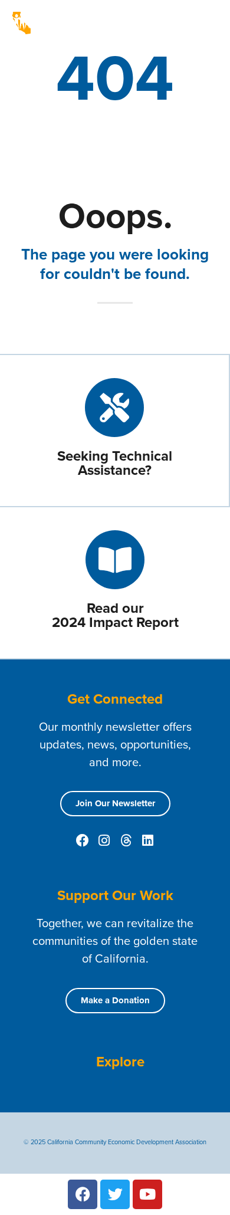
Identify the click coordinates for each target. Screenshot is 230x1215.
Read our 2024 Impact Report (115, 614)
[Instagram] (104, 840)
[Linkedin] (148, 840)
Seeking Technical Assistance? (114, 462)
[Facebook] (82, 840)
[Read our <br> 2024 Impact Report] (115, 559)
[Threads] (126, 840)
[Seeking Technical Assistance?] (114, 407)
